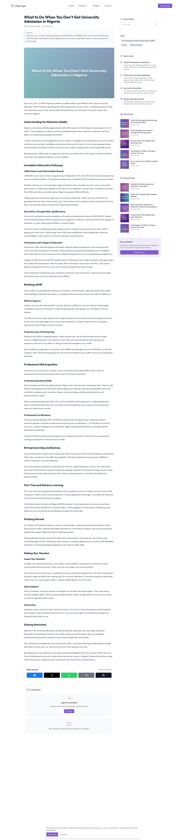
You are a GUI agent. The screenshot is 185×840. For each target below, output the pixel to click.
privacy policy (50, 830)
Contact (108, 5)
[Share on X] (52, 675)
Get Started (165, 6)
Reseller (96, 5)
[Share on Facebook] (35, 675)
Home (71, 5)
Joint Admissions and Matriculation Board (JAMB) (138, 41)
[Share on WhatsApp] (69, 675)
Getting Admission (136, 45)
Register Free (139, 252)
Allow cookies (52, 834)
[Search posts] (156, 24)
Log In (70, 711)
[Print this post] (104, 675)
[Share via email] (86, 675)
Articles (124, 45)
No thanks (63, 834)
